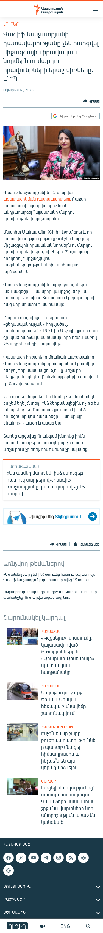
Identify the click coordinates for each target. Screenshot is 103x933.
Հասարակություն (57, 727)
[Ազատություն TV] (42, 926)
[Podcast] (83, 858)
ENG (65, 926)
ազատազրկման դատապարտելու (37, 198)
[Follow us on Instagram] (58, 858)
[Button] (91, 101)
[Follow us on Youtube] (33, 858)
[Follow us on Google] (8, 870)
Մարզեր (48, 781)
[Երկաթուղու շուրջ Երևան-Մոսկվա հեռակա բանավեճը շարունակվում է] (22, 691)
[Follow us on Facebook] (8, 858)
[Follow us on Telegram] (46, 858)
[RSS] (71, 858)
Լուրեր (11, 23)
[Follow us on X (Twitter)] (21, 858)
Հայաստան (50, 631)
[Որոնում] (88, 926)
